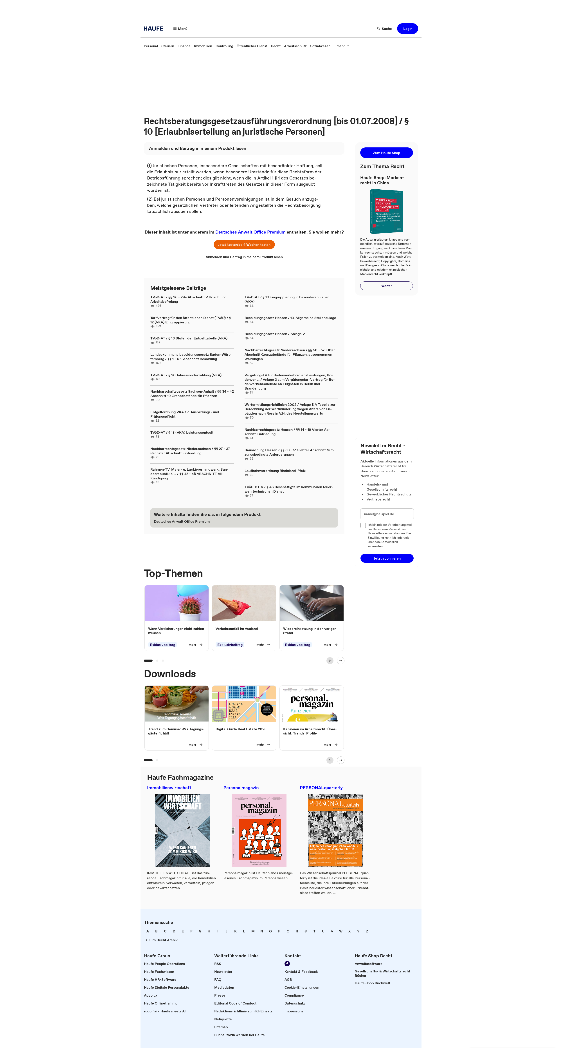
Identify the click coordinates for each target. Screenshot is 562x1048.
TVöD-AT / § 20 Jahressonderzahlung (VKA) (186, 375)
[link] (151, 46)
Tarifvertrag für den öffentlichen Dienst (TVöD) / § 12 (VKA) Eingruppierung (190, 319)
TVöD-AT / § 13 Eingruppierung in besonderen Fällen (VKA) (287, 299)
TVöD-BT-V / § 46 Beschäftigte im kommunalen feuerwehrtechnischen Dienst (289, 489)
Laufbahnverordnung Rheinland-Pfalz (275, 470)
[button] (407, 28)
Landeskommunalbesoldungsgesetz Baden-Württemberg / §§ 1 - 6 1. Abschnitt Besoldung (190, 356)
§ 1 (277, 178)
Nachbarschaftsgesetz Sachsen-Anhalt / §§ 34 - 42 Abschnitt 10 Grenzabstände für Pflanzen (192, 393)
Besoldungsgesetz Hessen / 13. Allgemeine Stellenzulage (290, 317)
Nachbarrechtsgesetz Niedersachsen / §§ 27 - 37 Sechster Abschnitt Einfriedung (190, 450)
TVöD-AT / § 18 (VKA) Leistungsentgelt (181, 432)
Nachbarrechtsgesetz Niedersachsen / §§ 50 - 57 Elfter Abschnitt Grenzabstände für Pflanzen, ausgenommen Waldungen (290, 354)
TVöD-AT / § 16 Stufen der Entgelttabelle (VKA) (188, 338)
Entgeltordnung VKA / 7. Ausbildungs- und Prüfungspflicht (184, 414)
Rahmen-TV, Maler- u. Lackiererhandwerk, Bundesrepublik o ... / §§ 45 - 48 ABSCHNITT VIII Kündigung (189, 473)
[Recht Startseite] (155, 28)
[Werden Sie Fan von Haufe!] (287, 963)
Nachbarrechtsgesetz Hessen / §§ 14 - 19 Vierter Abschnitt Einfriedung (287, 431)
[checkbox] (363, 525)
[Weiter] (340, 660)
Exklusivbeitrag (162, 644)
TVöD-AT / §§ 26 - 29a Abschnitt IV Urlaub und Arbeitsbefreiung (188, 299)
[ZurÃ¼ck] (329, 660)
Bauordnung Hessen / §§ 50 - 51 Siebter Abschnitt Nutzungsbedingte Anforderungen (289, 452)
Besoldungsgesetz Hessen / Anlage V (275, 334)
